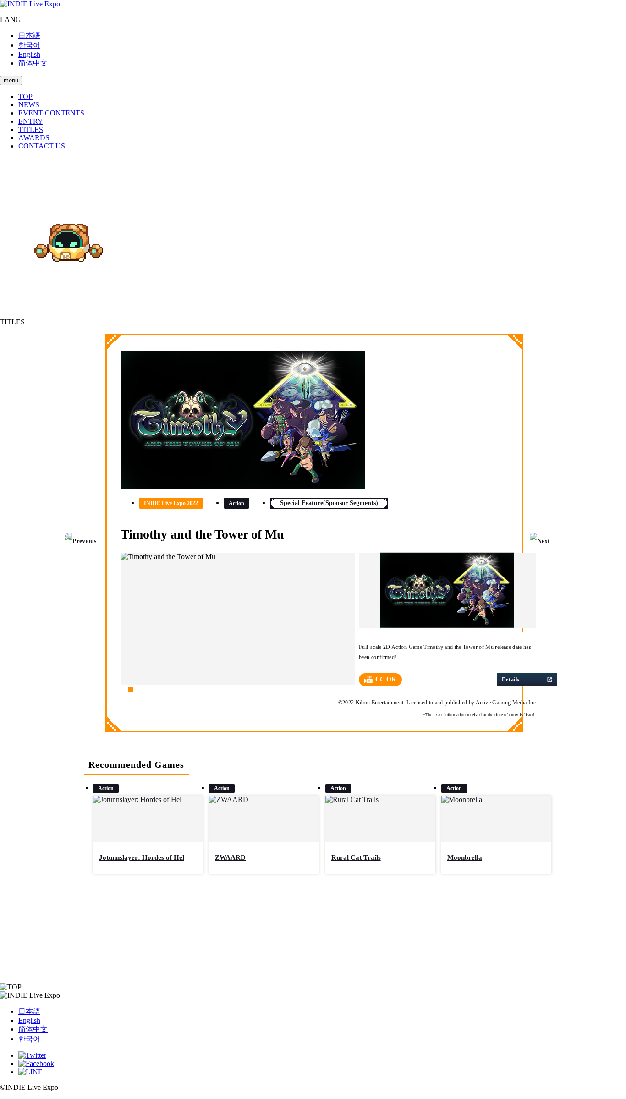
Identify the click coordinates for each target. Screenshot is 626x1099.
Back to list (313, 930)
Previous (84, 541)
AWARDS (33, 138)
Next (543, 541)
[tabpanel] (238, 619)
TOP (25, 96)
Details (511, 679)
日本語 (29, 35)
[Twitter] (32, 1055)
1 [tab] (123, 689)
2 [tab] (130, 689)
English (29, 54)
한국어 (29, 45)
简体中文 (33, 63)
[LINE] (30, 1072)
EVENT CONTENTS (51, 113)
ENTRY (30, 121)
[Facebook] (36, 1063)
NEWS (28, 105)
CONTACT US (41, 146)
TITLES (30, 129)
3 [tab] (138, 689)
